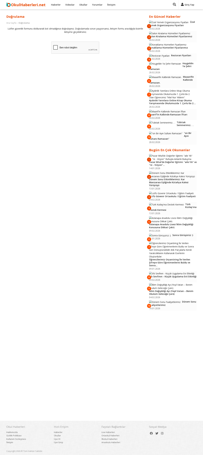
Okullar (83, 4)
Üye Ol (57, 439)
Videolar (70, 4)
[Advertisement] (173, 361)
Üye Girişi (58, 442)
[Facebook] (151, 433)
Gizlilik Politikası (14, 435)
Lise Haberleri (108, 432)
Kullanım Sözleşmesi (16, 439)
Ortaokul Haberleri (110, 435)
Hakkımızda (12, 432)
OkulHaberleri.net (28, 4)
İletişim (111, 4)
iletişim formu (117, 28)
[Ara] (174, 5)
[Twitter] (157, 433)
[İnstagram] (162, 433)
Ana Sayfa (11, 22)
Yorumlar (97, 4)
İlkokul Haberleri (109, 439)
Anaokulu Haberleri (111, 442)
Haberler (56, 4)
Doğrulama (24, 22)
